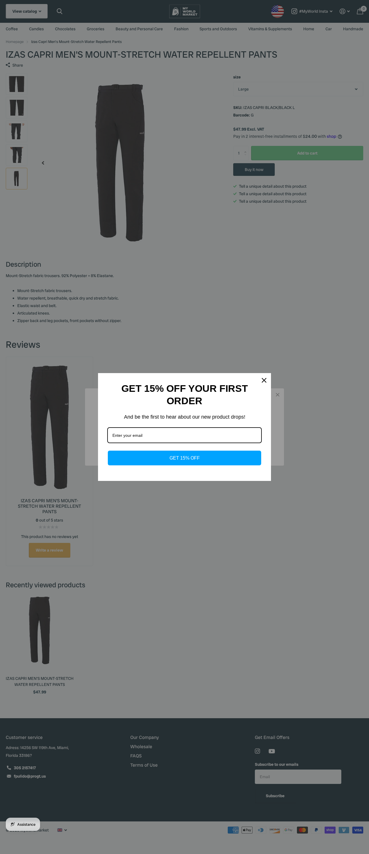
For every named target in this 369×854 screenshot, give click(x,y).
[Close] (264, 380)
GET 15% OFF (185, 458)
